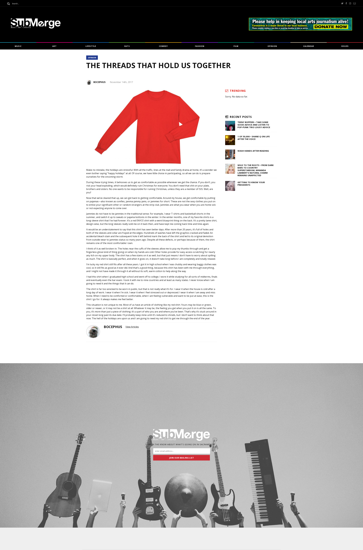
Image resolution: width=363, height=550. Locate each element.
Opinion (272, 46)
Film (236, 46)
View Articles (132, 326)
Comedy (163, 46)
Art (54, 46)
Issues (344, 46)
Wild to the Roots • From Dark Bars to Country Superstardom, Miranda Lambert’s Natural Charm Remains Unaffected (256, 170)
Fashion (199, 46)
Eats (127, 46)
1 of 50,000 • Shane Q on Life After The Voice (254, 137)
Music (18, 46)
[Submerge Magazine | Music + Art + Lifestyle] (36, 27)
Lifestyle (91, 46)
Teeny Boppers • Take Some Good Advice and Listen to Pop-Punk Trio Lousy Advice (254, 124)
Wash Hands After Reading (253, 150)
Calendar (308, 46)
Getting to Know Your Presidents (251, 183)
